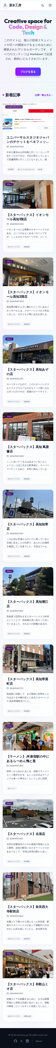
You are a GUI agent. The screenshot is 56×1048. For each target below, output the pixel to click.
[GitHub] (15, 1041)
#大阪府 (11, 169)
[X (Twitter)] (21, 1041)
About (39, 1041)
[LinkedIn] (27, 1041)
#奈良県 (26, 939)
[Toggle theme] (43, 5)
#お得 (40, 169)
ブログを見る (28, 71)
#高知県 (26, 247)
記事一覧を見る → (44, 95)
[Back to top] (49, 1041)
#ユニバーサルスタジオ (26, 169)
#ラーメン (11, 788)
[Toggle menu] (50, 5)
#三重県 (26, 861)
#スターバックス (14, 247)
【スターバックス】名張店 (26, 834)
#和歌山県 (27, 1016)
